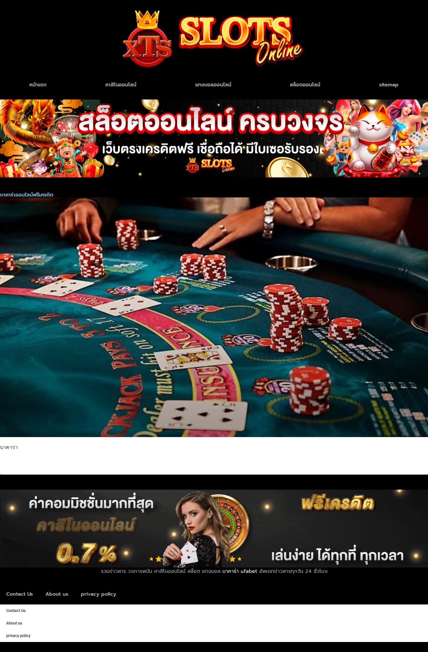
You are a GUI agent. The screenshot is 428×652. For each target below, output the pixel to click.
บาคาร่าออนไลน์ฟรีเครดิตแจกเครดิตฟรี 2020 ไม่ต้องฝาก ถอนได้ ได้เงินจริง (116, 462)
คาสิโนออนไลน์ (120, 85)
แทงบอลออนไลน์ (213, 85)
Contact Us (19, 594)
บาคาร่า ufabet (239, 571)
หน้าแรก (37, 85)
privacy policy (98, 594)
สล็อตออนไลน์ (305, 85)
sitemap (389, 85)
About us (56, 594)
